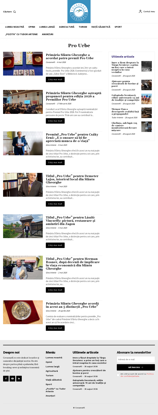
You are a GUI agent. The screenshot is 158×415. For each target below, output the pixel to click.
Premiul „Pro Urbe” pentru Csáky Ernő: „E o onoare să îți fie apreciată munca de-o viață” (72, 138)
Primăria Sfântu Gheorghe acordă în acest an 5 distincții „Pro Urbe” (72, 305)
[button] (10, 11)
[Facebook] (6, 378)
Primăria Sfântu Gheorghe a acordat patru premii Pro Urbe (70, 56)
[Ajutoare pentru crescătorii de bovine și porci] (146, 85)
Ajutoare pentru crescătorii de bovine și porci (125, 84)
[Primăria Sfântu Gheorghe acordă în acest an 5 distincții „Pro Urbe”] (23, 312)
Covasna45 (50, 62)
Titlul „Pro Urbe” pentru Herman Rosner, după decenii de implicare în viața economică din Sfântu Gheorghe (73, 264)
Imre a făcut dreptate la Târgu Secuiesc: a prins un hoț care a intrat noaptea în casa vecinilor (125, 67)
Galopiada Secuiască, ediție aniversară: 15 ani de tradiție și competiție (125, 98)
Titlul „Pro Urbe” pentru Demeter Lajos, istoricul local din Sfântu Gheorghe (72, 179)
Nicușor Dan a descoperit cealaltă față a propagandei (125, 111)
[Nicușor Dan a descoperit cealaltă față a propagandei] (146, 113)
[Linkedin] (19, 378)
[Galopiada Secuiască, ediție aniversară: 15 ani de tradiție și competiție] (146, 99)
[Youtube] (12, 378)
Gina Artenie (51, 145)
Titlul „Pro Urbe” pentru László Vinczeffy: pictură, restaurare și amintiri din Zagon (70, 221)
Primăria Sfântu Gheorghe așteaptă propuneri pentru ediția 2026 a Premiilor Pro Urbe (73, 96)
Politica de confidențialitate (137, 375)
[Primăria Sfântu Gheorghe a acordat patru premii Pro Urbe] (23, 64)
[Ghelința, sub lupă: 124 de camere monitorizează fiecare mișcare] (146, 126)
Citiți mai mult (55, 79)
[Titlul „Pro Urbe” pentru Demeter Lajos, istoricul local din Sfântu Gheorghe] (23, 185)
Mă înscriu (134, 367)
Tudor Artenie (117, 117)
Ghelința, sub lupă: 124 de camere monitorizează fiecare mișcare (124, 127)
